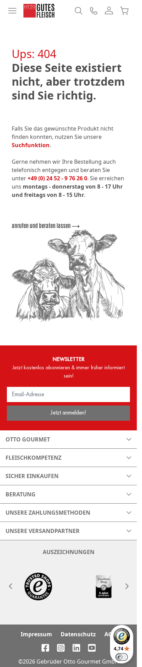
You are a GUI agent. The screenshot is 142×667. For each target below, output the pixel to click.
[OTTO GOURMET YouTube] (92, 648)
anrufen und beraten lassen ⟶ (46, 225)
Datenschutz (78, 634)
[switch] (121, 657)
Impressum (36, 634)
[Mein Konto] (109, 11)
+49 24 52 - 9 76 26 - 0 (94, 11)
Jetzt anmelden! (68, 412)
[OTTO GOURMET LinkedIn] (76, 648)
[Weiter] (126, 586)
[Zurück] (10, 586)
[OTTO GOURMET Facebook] (45, 648)
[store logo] (38, 11)
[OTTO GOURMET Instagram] (61, 648)
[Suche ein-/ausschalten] (78, 11)
